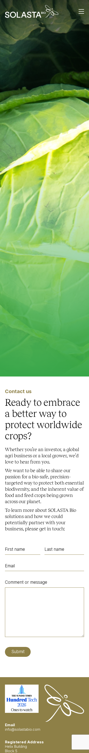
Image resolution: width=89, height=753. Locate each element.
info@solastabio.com (22, 729)
